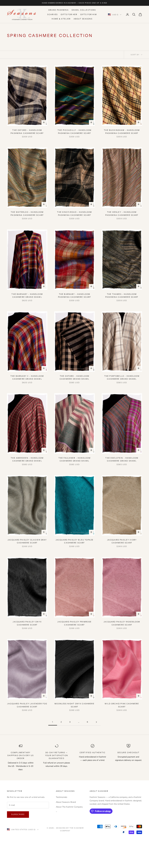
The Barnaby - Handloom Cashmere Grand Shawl (27, 295)
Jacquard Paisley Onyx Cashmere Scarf (27, 623)
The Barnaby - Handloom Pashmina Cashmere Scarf (74, 295)
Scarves (52, 14)
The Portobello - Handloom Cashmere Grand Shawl (121, 377)
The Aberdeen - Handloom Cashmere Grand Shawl (27, 459)
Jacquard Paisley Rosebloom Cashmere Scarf (122, 623)
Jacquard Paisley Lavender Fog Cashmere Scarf (27, 705)
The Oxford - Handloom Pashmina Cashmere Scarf (27, 131)
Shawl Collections (84, 10)
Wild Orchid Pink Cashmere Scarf (122, 705)
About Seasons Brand (66, 802)
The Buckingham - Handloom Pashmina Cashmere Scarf (122, 131)
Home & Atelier (61, 19)
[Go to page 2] (96, 722)
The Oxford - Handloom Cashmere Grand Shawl (74, 377)
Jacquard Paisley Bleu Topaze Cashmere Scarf (74, 541)
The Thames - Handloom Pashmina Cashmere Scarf (121, 295)
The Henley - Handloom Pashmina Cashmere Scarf (121, 213)
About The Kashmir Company (69, 806)
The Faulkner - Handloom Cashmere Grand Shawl (74, 459)
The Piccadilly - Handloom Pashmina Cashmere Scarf (74, 131)
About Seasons (83, 19)
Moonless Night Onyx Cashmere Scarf (74, 705)
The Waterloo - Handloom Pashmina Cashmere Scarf (27, 213)
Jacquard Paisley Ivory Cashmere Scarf (122, 541)
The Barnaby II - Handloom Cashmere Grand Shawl (27, 377)
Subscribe (18, 814)
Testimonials (61, 797)
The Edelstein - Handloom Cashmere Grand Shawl (121, 459)
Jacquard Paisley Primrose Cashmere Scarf (74, 623)
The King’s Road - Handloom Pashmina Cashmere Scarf (74, 213)
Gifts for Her (69, 14)
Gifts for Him (88, 14)
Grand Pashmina (58, 10)
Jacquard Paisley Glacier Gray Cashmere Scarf (27, 541)
